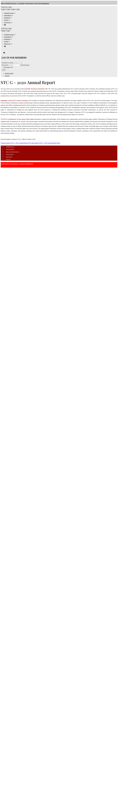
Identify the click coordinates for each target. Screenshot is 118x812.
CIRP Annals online (10, 149)
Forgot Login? (9, 73)
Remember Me (8, 67)
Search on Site (9, 156)
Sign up (7, 76)
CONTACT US (8, 159)
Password (5, 65)
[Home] (5, 25)
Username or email (7, 63)
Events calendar (9, 154)
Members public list (10, 146)
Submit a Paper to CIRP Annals (12, 151)
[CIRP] (10, 9)
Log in (3, 69)
